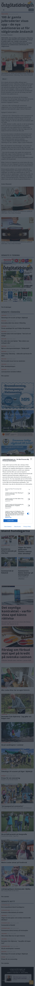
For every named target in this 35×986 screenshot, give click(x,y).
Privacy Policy (27, 526)
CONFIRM (10, 520)
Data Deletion (8, 526)
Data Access (17, 526)
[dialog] (17, 493)
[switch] (28, 493)
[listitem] (17, 489)
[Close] (31, 459)
